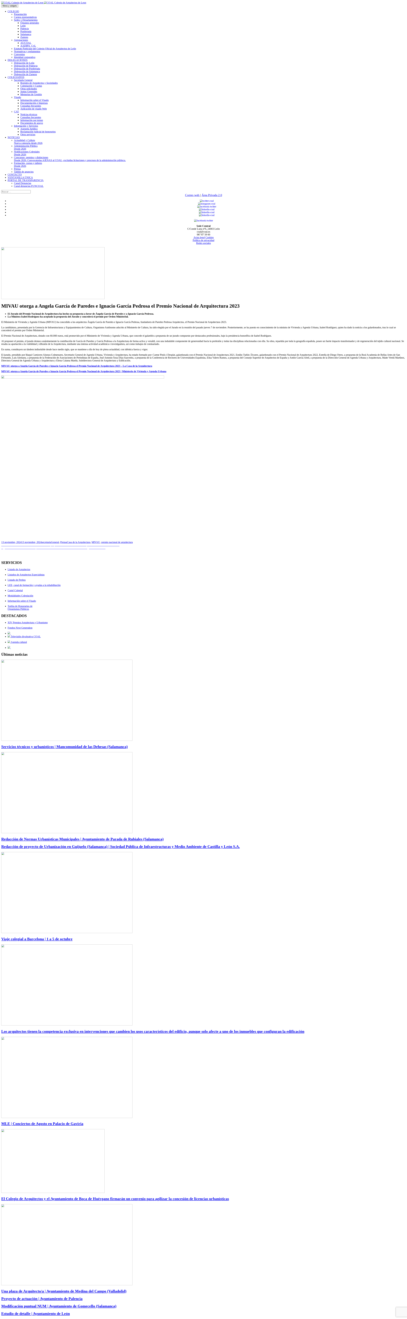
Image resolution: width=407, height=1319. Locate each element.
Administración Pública (26, 147)
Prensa (17, 168)
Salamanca (25, 34)
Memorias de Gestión (31, 94)
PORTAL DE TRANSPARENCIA (26, 180)
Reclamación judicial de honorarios (38, 131)
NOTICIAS (14, 137)
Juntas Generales (28, 91)
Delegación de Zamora (25, 74)
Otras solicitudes (28, 88)
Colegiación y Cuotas (31, 85)
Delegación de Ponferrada (27, 68)
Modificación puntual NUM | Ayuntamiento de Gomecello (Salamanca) (58, 1306)
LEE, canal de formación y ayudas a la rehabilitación (34, 585)
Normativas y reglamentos (27, 51)
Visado (17, 97)
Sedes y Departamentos (26, 20)
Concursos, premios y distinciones (70, 159)
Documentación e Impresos (34, 103)
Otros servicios (27, 134)
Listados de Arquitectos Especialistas (26, 574)
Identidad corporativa (24, 57)
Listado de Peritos (17, 580)
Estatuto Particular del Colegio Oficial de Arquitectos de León (45, 48)
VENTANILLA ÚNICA (20, 177)
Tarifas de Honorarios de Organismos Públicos (20, 607)
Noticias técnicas (28, 114)
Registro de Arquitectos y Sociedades (39, 83)
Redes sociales (203, 243)
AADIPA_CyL (28, 45)
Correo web (192, 195)
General (55, 542)
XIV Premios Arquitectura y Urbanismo (28, 622)
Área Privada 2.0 (212, 195)
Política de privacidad (203, 240)
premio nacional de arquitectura (117, 542)
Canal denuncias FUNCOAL (29, 186)
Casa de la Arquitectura (78, 542)
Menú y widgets (10, 6)
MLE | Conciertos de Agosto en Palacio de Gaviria (42, 1124)
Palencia (24, 28)
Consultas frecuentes (30, 106)
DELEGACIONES (18, 60)
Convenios (19, 54)
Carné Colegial (15, 590)
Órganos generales (29, 22)
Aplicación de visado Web (33, 108)
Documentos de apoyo (31, 123)
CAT (16, 111)
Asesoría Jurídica (29, 128)
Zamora (24, 37)
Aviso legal (199, 237)
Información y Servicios (26, 126)
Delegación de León (24, 63)
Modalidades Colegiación (20, 595)
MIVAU (96, 542)
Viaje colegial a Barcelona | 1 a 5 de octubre (36, 939)
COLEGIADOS (16, 77)
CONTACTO (15, 174)
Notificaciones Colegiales (27, 153)
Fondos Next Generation (20, 627)
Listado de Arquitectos (19, 569)
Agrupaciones (21, 40)
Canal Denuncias (22, 183)
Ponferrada (25, 31)
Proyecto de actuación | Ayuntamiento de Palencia (42, 1299)
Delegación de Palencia (26, 65)
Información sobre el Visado (34, 100)
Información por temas (31, 120)
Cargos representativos (25, 17)
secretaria (46, 542)
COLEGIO (13, 11)
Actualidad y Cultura (28, 141)
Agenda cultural (18, 642)
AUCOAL (25, 43)
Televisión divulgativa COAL (25, 636)
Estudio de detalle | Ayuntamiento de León (35, 1314)
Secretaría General (23, 80)
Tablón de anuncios (24, 171)
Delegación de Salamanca (27, 71)
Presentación (20, 14)
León (23, 25)
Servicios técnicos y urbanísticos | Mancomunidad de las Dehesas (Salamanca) (64, 747)
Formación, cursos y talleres (28, 164)
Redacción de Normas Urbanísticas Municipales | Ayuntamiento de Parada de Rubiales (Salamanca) (82, 839)
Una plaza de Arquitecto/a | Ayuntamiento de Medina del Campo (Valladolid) (63, 1291)
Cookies (209, 237)
